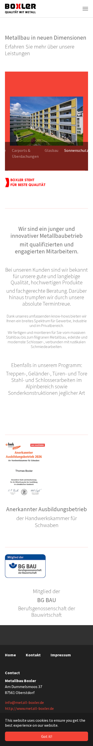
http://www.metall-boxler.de (29, 708)
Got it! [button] (46, 736)
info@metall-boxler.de (24, 702)
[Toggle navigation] (85, 8)
